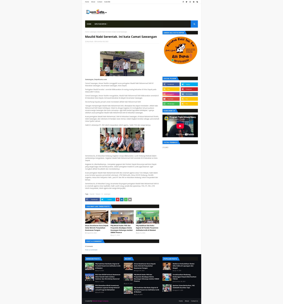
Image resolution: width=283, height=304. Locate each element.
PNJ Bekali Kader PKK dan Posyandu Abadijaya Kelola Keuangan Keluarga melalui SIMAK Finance (122, 228)
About (93, 2)
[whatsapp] (171, 104)
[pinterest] (193, 2)
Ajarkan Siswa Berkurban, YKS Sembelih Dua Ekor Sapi (184, 286)
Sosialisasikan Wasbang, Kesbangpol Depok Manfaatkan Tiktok (184, 277)
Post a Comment (91, 250)
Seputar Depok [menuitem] (100, 24)
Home (87, 2)
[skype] (197, 2)
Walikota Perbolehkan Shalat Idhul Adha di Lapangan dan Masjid (183, 266)
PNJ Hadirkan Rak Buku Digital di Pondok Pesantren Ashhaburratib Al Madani (147, 227)
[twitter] (186, 2)
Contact (99, 2)
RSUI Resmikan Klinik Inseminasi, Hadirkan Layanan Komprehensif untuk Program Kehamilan (107, 287)
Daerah (92, 194)
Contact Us (194, 301)
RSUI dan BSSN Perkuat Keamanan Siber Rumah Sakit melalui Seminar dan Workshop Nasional (107, 277)
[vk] (189, 94)
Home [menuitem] (89, 24)
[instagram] (190, 2)
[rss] (171, 89)
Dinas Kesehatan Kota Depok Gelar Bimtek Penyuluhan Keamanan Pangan (96, 227)
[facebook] (183, 2)
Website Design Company (100, 301)
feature (98, 194)
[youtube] (171, 99)
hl (102, 194)
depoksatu (90, 41)
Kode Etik (107, 2)
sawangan (93, 32)
